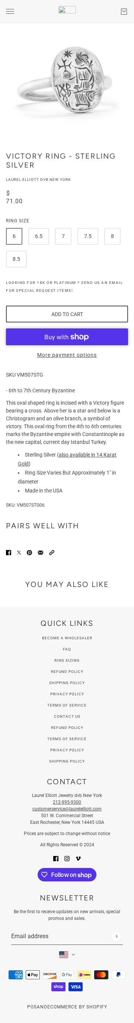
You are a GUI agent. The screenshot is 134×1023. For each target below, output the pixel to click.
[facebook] (55, 858)
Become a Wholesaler (67, 638)
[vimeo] (78, 858)
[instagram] (67, 858)
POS (32, 1007)
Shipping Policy (67, 683)
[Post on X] (19, 552)
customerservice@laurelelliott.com (67, 809)
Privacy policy (67, 750)
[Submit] (116, 936)
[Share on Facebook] (8, 552)
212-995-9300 (67, 802)
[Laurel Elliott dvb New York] (67, 11)
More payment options (67, 355)
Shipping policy (67, 761)
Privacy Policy (67, 694)
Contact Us (67, 716)
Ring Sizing (67, 660)
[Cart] (124, 11)
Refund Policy (67, 672)
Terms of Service (67, 705)
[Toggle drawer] (10, 11)
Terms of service (67, 739)
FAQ (67, 649)
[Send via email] (40, 552)
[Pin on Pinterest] (29, 552)
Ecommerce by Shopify (77, 1007)
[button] (51, 552)
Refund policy (67, 728)
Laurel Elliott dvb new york (38, 179)
